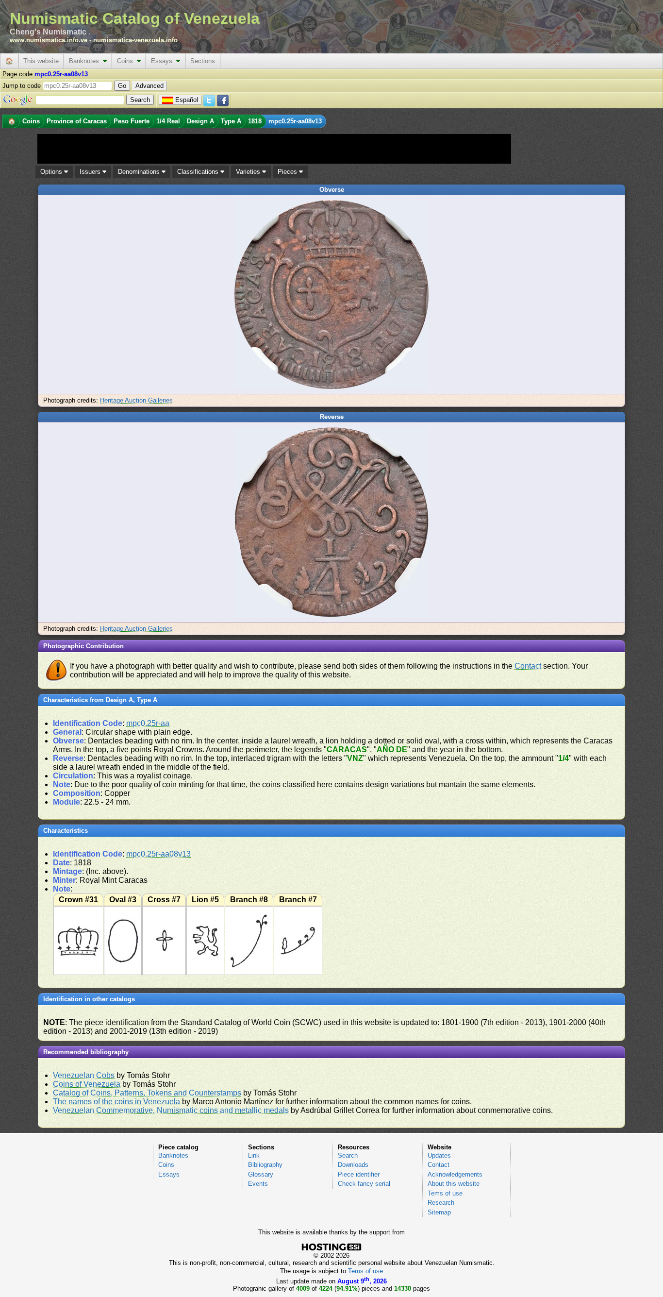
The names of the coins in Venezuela (116, 1101)
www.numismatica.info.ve (48, 40)
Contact (527, 666)
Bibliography (265, 1164)
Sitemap (439, 1212)
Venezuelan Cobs (84, 1075)
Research (441, 1202)
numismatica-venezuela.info (135, 40)
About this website (454, 1183)
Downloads (353, 1164)
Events (258, 1183)
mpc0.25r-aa (147, 723)
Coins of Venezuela (86, 1084)
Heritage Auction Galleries (136, 400)
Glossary (260, 1174)
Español (186, 99)
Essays (163, 61)
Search (348, 1155)
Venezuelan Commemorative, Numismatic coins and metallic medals (171, 1110)
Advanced (149, 85)
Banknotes (86, 61)
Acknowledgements (455, 1174)
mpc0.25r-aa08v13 (158, 854)
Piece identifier (359, 1174)
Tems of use (445, 1193)
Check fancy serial (364, 1183)
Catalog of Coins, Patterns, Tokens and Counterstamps (147, 1093)
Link (254, 1155)
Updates (439, 1155)
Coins (127, 61)
